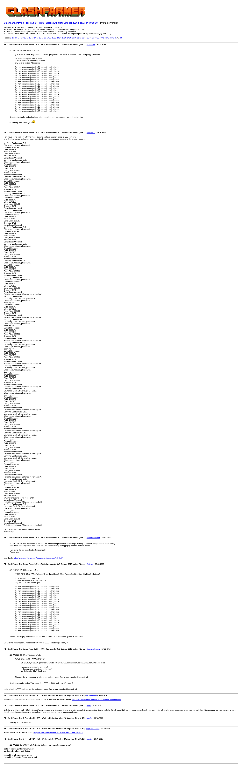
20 (50, 38)
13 (32, 38)
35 (88, 38)
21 (53, 38)
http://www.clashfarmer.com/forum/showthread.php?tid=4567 (38, 558)
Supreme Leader (93, 538)
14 (35, 38)
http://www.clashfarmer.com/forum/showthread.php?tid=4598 (96, 700)
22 (55, 38)
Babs (89, 706)
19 (48, 38)
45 (113, 38)
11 (27, 38)
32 (80, 38)
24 (60, 38)
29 (73, 38)
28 (70, 38)
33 (83, 38)
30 (75, 38)
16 (40, 38)
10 (25, 38)
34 (85, 38)
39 (98, 38)
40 (101, 38)
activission (91, 45)
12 (30, 38)
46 (116, 38)
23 (58, 38)
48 (121, 38)
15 (38, 38)
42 (106, 38)
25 (63, 38)
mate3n (89, 718)
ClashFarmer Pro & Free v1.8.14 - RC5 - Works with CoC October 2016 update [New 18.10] (51, 23)
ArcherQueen (91, 695)
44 (111, 38)
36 (90, 38)
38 (95, 38)
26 (65, 38)
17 (43, 38)
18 (45, 38)
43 (108, 38)
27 (68, 38)
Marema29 (91, 133)
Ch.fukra (90, 564)
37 (93, 38)
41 (103, 38)
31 (78, 38)
